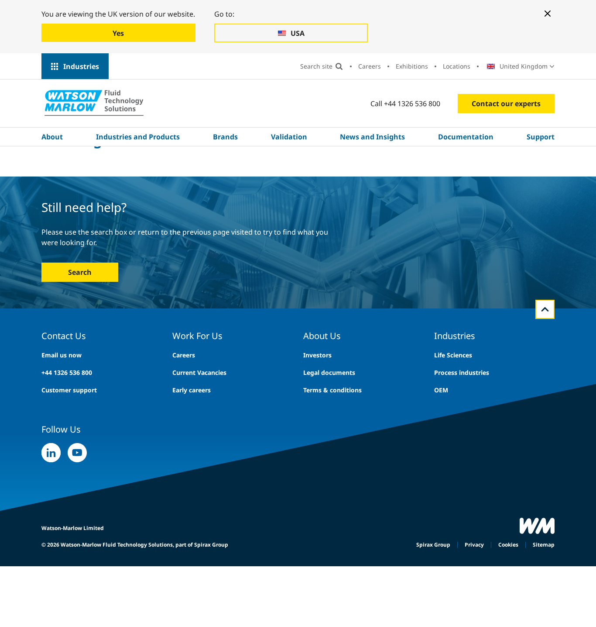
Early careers (191, 390)
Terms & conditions (332, 390)
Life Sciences (453, 355)
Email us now (61, 355)
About (52, 137)
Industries (81, 66)
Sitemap (544, 544)
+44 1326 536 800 (66, 372)
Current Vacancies (199, 372)
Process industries (461, 372)
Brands (225, 137)
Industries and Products (138, 137)
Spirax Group (433, 544)
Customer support (69, 390)
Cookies (508, 544)
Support (541, 137)
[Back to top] (545, 309)
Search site (316, 66)
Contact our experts (506, 103)
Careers (369, 66)
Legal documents (329, 372)
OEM (441, 390)
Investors (317, 355)
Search (80, 272)
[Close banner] (548, 13)
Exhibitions (412, 66)
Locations (456, 66)
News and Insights (372, 137)
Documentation (465, 137)
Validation (289, 137)
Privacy (474, 544)
